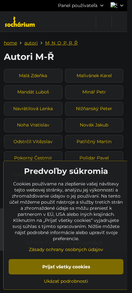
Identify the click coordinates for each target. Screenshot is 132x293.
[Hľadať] (103, 21)
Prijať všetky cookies (66, 267)
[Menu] (119, 21)
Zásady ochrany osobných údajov (66, 249)
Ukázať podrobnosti (66, 281)
